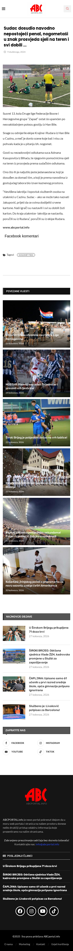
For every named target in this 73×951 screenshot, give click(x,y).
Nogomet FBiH (26, 255)
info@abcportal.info (47, 844)
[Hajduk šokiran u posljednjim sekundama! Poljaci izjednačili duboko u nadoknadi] (36, 521)
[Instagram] (31, 911)
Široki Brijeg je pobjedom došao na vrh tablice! (36, 437)
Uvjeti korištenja (60, 944)
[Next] (67, 291)
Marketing (24, 944)
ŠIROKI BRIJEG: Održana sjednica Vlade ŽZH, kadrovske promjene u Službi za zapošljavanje (49, 656)
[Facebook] (20, 911)
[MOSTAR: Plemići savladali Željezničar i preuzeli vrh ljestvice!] (36, 373)
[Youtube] (42, 911)
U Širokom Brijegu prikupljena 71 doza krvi (49, 629)
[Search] (67, 8)
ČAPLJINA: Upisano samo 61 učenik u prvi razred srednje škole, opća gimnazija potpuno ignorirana (49, 684)
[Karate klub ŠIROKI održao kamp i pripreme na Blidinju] (36, 472)
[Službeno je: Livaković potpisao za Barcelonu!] (14, 711)
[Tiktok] (54, 911)
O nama (8, 944)
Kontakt (40, 944)
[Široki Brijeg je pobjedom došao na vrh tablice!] (36, 422)
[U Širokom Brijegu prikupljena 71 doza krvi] (14, 633)
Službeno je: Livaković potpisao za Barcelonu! (44, 708)
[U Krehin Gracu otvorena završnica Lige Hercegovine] (36, 324)
